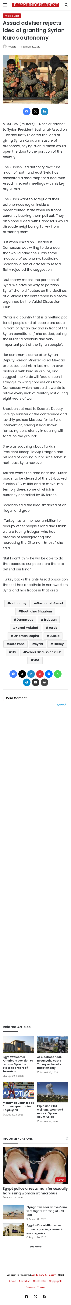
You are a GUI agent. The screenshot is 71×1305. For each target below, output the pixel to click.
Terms (41, 1287)
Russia (54, 636)
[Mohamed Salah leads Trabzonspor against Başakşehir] (18, 1090)
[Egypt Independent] (35, 5)
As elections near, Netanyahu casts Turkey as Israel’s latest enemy (49, 1062)
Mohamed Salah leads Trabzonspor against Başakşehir (18, 1106)
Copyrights (55, 1281)
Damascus (24, 619)
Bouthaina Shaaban (36, 611)
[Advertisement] (35, 865)
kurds (52, 628)
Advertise (24, 1281)
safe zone (17, 644)
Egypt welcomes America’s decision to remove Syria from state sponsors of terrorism (18, 1064)
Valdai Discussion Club (43, 652)
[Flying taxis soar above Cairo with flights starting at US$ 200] (13, 1212)
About (12, 1281)
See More (35, 1246)
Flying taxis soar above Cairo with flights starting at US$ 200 (47, 1211)
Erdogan (50, 619)
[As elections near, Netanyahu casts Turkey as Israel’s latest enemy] (52, 1044)
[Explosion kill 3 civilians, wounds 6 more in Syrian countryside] (52, 1092)
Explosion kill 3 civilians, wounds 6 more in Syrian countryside (50, 1111)
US (14, 652)
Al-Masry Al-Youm (44, 1275)
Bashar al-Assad (50, 603)
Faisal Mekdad (27, 628)
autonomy (18, 603)
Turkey (58, 644)
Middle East (12, 16)
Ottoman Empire (26, 636)
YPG (36, 660)
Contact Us (39, 1281)
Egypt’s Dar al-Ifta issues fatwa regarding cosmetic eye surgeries (45, 1229)
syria (39, 644)
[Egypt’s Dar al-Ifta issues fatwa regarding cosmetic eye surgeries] (13, 1229)
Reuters (12, 46)
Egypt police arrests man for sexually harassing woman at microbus (35, 1191)
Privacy (30, 1287)
